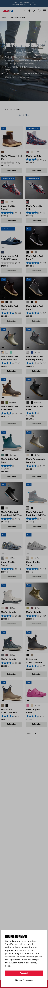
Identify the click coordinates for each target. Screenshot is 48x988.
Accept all (24, 973)
